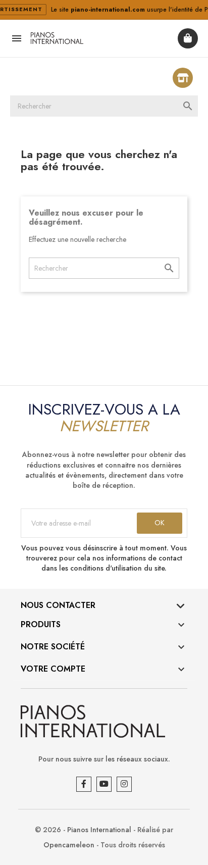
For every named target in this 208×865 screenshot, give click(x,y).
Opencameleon (68, 845)
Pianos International (99, 830)
